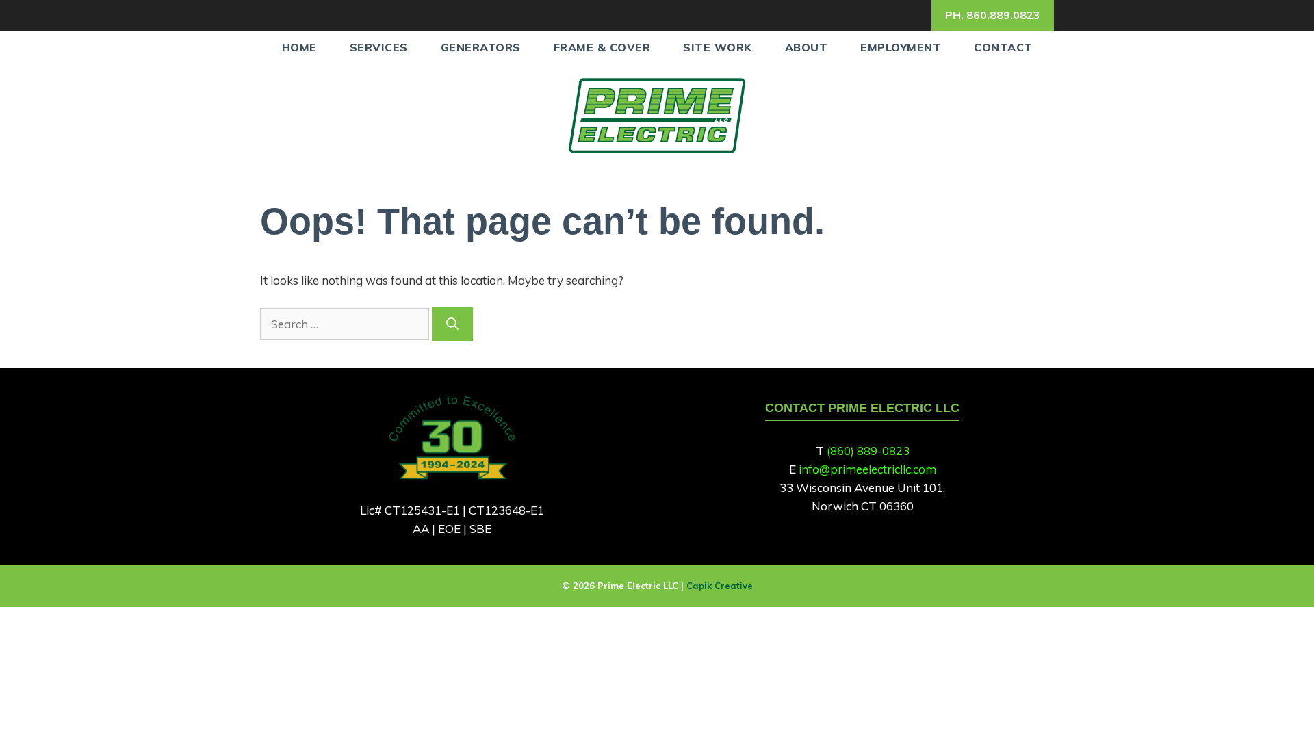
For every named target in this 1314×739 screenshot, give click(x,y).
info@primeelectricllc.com (867, 469)
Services (379, 47)
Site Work (717, 47)
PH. (992, 15)
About (806, 47)
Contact (1003, 47)
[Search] (452, 324)
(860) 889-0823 (868, 450)
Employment (900, 47)
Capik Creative (719, 585)
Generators (481, 47)
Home (299, 47)
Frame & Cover (602, 47)
